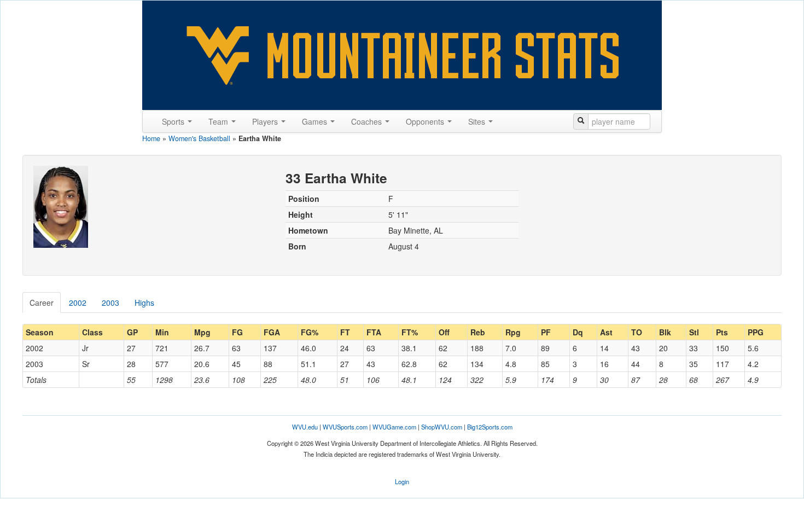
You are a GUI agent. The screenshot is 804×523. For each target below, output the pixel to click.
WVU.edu (305, 426)
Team (219, 121)
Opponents (426, 121)
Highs (144, 302)
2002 (77, 302)
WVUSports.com (345, 426)
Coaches (367, 121)
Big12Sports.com (489, 426)
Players (266, 121)
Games (315, 121)
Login (402, 481)
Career (42, 302)
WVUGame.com (394, 426)
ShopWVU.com (441, 426)
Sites (477, 121)
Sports (174, 121)
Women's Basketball (199, 138)
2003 (110, 302)
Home (151, 138)
